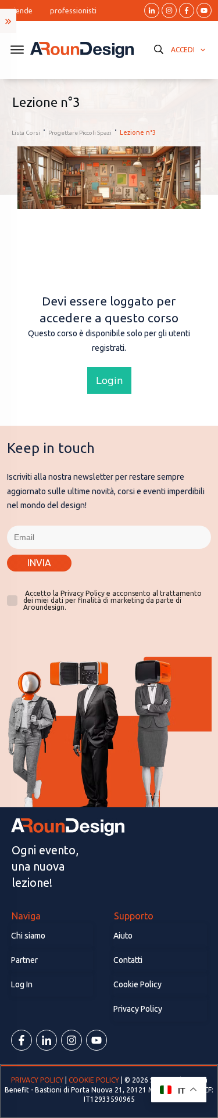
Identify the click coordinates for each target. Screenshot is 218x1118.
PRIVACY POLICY (38, 1080)
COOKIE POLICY (94, 1080)
